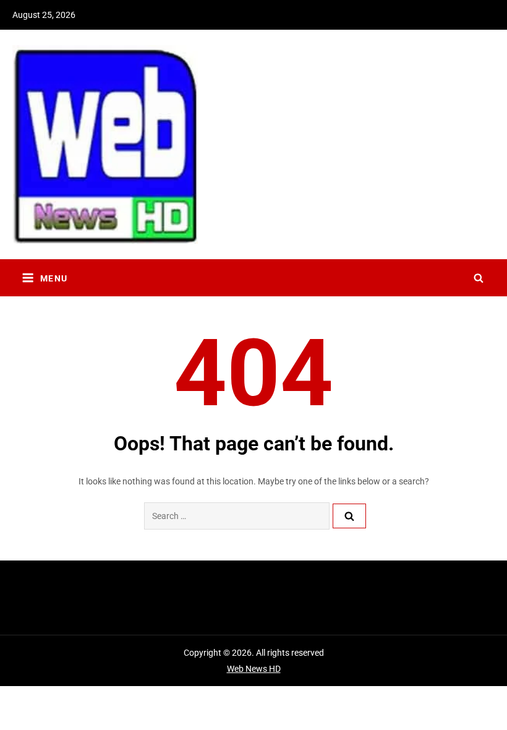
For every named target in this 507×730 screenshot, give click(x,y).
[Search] (349, 516)
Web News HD (254, 669)
